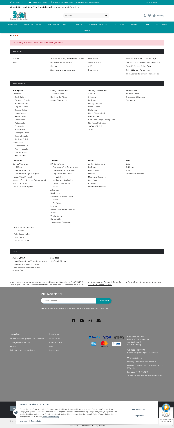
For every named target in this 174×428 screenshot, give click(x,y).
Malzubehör (58, 177)
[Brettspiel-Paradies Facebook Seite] (73, 321)
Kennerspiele (21, 152)
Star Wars (130, 100)
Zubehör (92, 129)
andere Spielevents (96, 164)
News (15, 62)
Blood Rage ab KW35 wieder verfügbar (30, 261)
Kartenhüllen (56, 219)
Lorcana (91, 173)
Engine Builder (21, 107)
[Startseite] (11, 35)
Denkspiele (18, 231)
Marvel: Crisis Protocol (22, 177)
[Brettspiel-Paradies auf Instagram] (90, 321)
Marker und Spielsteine (63, 180)
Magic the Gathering (97, 177)
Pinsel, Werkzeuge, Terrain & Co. (64, 209)
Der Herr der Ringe (58, 97)
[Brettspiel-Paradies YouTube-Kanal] (81, 321)
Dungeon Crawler (22, 100)
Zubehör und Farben (135, 173)
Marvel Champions (58, 100)
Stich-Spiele (20, 129)
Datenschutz (36, 421)
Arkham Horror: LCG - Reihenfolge (141, 58)
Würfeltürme (56, 216)
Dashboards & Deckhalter (64, 170)
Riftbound (92, 183)
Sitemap (16, 58)
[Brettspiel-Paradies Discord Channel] (98, 321)
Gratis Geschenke (21, 240)
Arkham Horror (57, 94)
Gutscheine (18, 237)
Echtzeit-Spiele (21, 103)
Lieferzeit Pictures (59, 261)
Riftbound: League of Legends (101, 120)
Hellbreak (92, 110)
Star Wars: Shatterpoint (23, 186)
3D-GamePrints (57, 164)
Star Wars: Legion (20, 183)
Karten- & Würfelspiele (23, 227)
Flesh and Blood (95, 170)
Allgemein (55, 190)
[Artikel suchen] (106, 15)
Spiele (55, 186)
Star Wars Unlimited (97, 123)
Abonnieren (103, 301)
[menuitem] (12, 24)
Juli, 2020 (54, 258)
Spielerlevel (18, 142)
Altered (91, 94)
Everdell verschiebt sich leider (26, 264)
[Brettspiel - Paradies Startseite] (19, 15)
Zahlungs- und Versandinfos (62, 70)
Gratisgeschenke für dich (61, 62)
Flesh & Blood (94, 107)
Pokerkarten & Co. (21, 234)
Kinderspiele (20, 155)
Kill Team (19, 167)
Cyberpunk (93, 97)
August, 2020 (19, 258)
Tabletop (130, 167)
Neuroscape (93, 116)
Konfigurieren (138, 416)
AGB (90, 66)
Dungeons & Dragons (135, 97)
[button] (151, 2)
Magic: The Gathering (97, 113)
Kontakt (54, 66)
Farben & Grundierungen (61, 196)
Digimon (92, 100)
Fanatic (56, 199)
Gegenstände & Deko (62, 173)
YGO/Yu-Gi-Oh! (95, 126)
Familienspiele (21, 149)
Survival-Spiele (21, 136)
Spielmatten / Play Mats (60, 222)
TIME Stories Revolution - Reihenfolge (142, 74)
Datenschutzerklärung (50, 417)
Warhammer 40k (22, 170)
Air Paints (57, 203)
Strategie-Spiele (22, 133)
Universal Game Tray (62, 183)
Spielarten (17, 94)
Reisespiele (20, 123)
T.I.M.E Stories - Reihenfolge (138, 70)
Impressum (24, 421)
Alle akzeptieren (138, 409)
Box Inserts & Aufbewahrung (65, 167)
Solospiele (19, 126)
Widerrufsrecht (95, 62)
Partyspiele (20, 120)
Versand (102, 425)
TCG (128, 170)
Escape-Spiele (21, 110)
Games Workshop (20, 164)
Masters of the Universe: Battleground (29, 180)
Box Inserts (55, 193)
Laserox (53, 206)
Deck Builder (20, 97)
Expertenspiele (21, 146)
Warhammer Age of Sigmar (27, 173)
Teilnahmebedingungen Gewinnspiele (67, 58)
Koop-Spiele (20, 113)
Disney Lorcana (95, 103)
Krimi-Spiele (20, 116)
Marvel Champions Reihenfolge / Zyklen (143, 62)
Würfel (53, 212)
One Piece (92, 180)
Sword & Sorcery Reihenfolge (138, 66)
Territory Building (22, 139)
